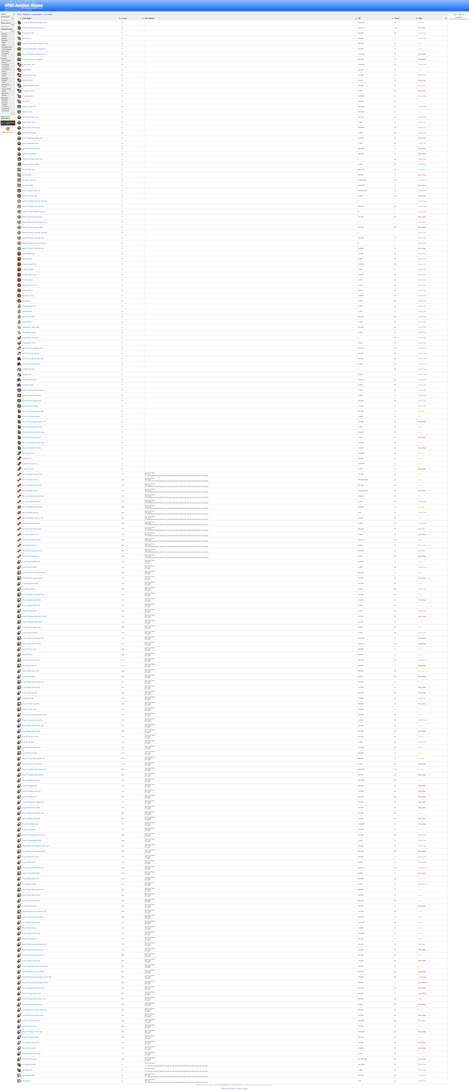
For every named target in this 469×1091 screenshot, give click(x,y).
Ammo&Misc (37, 14)
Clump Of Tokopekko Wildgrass (33, 43)
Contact (245, 1088)
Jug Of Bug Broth (28, 583)
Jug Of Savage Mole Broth (31, 988)
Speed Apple (27, 254)
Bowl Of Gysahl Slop (29, 191)
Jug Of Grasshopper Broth (31, 835)
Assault (4, 62)
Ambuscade (6, 60)
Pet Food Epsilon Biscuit (31, 518)
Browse (4, 34)
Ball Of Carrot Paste (29, 148)
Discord (4, 102)
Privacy (238, 1088)
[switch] (12, 113)
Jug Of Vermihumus (29, 933)
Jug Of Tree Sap (28, 693)
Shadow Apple (27, 275)
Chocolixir (26, 96)
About (223, 1088)
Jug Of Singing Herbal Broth (32, 616)
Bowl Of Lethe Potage (30, 401)
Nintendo (5, 93)
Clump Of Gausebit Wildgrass (33, 22)
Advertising (231, 1088)
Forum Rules (6, 89)
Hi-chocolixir (26, 169)
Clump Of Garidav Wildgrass (32, 54)
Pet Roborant (27, 1064)
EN (3, 113)
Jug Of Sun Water (28, 824)
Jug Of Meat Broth (29, 671)
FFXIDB (4, 104)
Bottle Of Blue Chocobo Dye (32, 222)
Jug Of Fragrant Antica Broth (32, 911)
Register (461, 14)
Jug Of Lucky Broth (29, 1021)
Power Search (5, 20)
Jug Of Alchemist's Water (31, 802)
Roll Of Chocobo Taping (30, 348)
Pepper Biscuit (27, 285)
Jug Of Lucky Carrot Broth (31, 758)
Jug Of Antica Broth (29, 900)
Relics (4, 45)
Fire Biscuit (26, 296)
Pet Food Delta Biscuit (30, 507)
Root (19, 14)
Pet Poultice (26, 1075)
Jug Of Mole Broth (28, 857)
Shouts (4, 56)
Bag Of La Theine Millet (30, 159)
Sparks (4, 73)
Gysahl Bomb (27, 306)
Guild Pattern (6, 49)
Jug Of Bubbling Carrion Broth (33, 966)
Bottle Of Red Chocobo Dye (32, 212)
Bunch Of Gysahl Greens (31, 411)
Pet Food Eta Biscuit (29, 540)
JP (1, 113)
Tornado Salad (27, 180)
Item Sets (5, 51)
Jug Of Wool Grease (29, 922)
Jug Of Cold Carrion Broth (31, 638)
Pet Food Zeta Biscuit (30, 529)
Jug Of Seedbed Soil (29, 780)
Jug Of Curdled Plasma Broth (32, 769)
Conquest (5, 67)
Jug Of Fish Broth (28, 736)
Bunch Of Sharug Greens (31, 432)
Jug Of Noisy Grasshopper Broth (34, 846)
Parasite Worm (27, 75)
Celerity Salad (27, 106)
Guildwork (5, 109)
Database (5, 54)
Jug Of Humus (27, 649)
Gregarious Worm (28, 85)
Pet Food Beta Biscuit (30, 485)
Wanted (4, 40)
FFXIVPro (5, 106)
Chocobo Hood (27, 380)
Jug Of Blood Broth (29, 879)
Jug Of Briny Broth (29, 1042)
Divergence (6, 69)
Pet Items (49, 14)
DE (5, 113)
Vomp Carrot (27, 453)
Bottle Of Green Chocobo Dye (33, 233)
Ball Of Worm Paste (29, 127)
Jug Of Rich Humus (29, 660)
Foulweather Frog (28, 338)
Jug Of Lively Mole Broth (31, 868)
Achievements (7, 47)
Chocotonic (26, 33)
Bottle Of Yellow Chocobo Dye (33, 201)
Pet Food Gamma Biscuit (31, 496)
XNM (3, 43)
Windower (5, 111)
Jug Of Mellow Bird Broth (31, 813)
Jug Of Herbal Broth (29, 605)
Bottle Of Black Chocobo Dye (32, 243)
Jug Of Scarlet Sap (29, 704)
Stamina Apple (27, 264)
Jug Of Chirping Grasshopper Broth (35, 977)
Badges (4, 80)
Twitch (4, 95)
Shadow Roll (26, 369)
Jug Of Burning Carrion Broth (33, 1010)
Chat (3, 82)
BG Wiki (4, 100)
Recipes (4, 36)
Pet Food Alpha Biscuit (30, 474)
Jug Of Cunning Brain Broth (32, 715)
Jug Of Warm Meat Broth (31, 682)
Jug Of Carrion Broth (29, 627)
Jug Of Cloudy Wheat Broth (32, 999)
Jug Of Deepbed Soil (29, 791)
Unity (4, 76)
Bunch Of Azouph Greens (31, 443)
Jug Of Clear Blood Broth (31, 889)
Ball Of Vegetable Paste (30, 138)
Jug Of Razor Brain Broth (31, 726)
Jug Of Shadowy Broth (30, 1032)
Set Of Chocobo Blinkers (31, 359)
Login (455, 14)
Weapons (27, 14)
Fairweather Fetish (29, 327)
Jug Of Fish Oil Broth (29, 747)
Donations (5, 84)
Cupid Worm (27, 64)
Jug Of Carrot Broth (29, 562)
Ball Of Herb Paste (28, 117)
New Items (5, 116)
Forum (4, 87)
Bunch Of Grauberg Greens (32, 422)
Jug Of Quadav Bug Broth (31, 594)
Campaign (5, 65)
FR (7, 113)
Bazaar (4, 38)
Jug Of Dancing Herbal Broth (32, 944)
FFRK (3, 91)
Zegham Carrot (28, 464)
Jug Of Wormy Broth (29, 1053)
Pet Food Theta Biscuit (30, 551)
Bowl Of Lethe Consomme (31, 390)
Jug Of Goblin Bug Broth (31, 955)
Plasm (4, 71)
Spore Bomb (27, 317)
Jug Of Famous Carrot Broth (32, 573)
